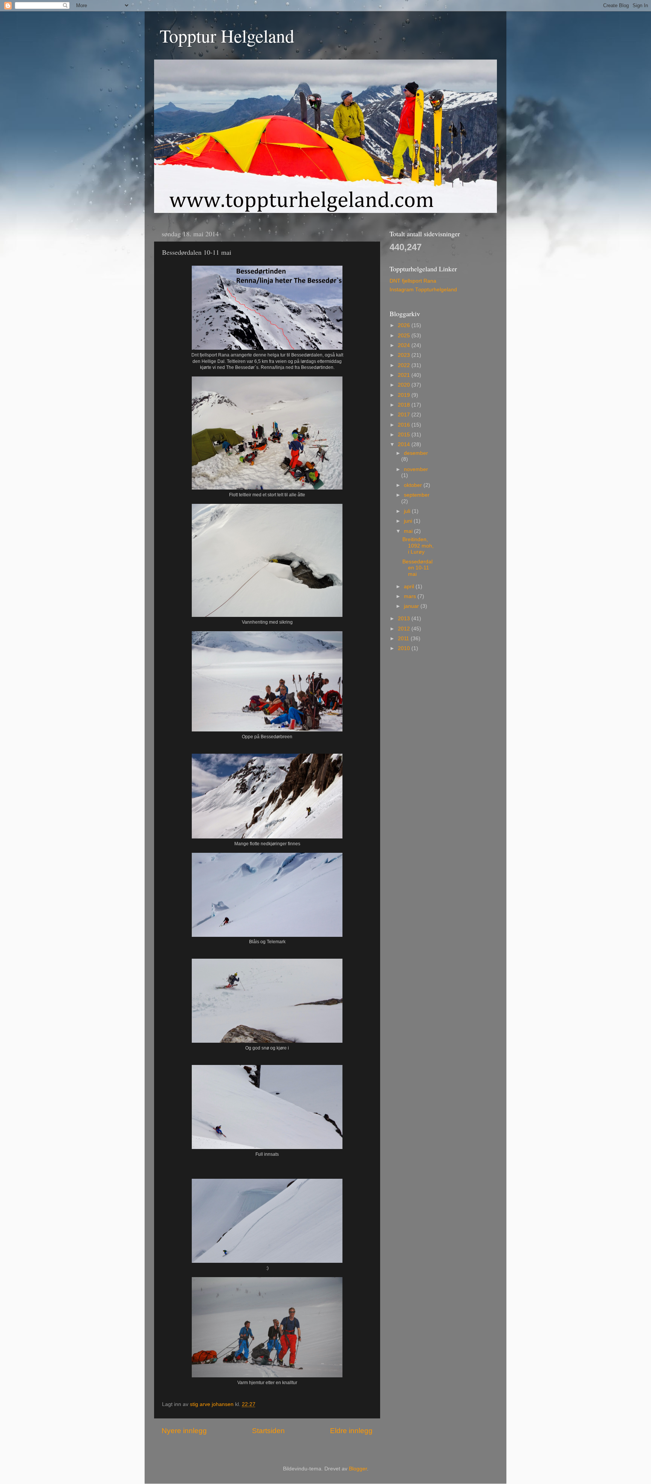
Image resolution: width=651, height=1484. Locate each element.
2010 (404, 648)
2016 (404, 425)
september (416, 495)
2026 (404, 325)
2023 (404, 355)
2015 (404, 435)
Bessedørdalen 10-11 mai (417, 568)
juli (408, 511)
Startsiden (268, 1431)
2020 (404, 385)
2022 (404, 365)
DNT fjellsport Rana (413, 281)
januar (412, 606)
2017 (404, 415)
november (416, 469)
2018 (404, 405)
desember (416, 453)
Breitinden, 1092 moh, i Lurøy (418, 545)
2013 (404, 618)
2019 (404, 395)
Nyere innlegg (184, 1431)
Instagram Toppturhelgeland (423, 289)
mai (409, 531)
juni (409, 521)
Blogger (358, 1469)
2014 (404, 444)
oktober (413, 485)
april (410, 586)
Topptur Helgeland (227, 35)
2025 (404, 335)
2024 (404, 345)
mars (410, 596)
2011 (404, 638)
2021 (404, 375)
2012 (404, 629)
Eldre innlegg (351, 1431)
